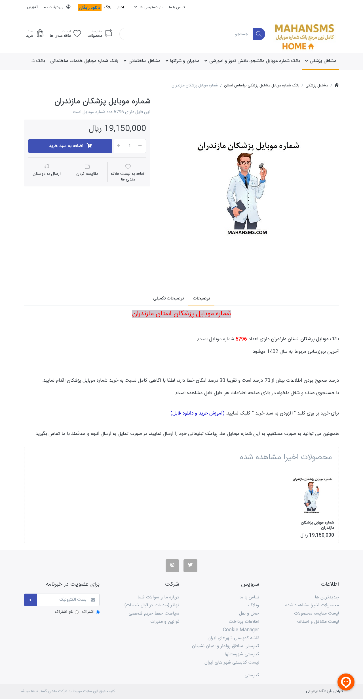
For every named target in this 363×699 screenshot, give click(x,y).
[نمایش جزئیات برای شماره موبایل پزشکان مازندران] (312, 495)
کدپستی (251, 675)
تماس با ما (177, 7)
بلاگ (107, 7)
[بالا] (336, 86)
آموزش (32, 7)
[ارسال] (30, 600)
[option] (249, 187)
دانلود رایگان (90, 7)
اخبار (120, 7)
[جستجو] (259, 34)
